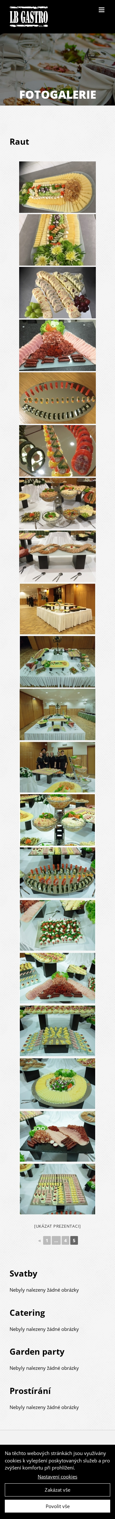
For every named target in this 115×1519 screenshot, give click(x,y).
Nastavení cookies (57, 1476)
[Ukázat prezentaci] (57, 1226)
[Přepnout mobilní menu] (102, 9)
